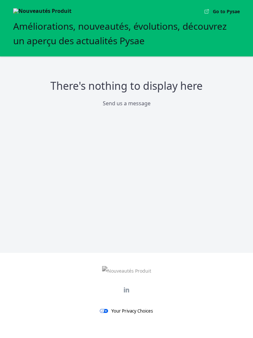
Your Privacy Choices (132, 311)
